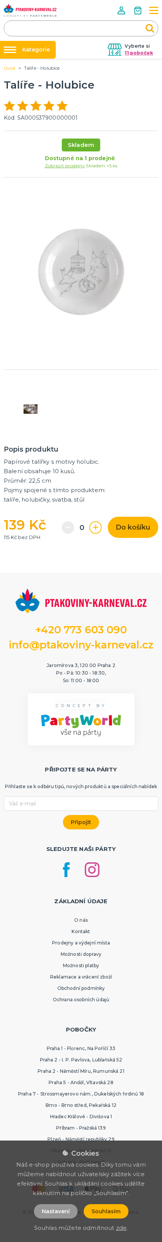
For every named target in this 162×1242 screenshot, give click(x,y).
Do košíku (133, 527)
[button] (122, 10)
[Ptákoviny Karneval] (30, 10)
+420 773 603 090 (81, 629)
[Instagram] (92, 869)
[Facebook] (66, 869)
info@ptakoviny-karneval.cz (81, 645)
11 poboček (139, 53)
